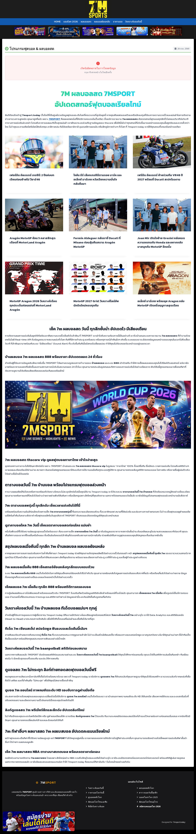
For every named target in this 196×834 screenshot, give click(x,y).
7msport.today (179, 822)
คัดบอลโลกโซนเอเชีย (97, 801)
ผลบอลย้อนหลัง (102, 21)
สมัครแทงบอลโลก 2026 (150, 806)
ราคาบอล (117, 21)
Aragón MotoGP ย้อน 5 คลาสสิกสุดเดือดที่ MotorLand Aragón (33, 240)
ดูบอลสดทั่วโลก (95, 797)
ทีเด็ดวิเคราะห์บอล (96, 806)
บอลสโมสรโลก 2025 (148, 797)
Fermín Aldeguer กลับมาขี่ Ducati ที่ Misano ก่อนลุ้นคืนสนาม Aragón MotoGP (97, 242)
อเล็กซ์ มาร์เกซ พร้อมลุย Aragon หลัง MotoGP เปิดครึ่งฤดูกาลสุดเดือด (160, 303)
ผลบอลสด (86, 21)
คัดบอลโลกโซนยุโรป (148, 801)
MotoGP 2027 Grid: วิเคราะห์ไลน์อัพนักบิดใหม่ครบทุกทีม (96, 303)
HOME (57, 21)
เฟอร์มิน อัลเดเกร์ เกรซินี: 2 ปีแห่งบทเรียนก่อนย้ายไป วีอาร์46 (32, 177)
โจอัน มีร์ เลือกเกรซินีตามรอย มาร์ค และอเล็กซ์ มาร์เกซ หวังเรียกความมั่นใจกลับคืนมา (97, 179)
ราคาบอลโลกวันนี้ (96, 792)
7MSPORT (54, 119)
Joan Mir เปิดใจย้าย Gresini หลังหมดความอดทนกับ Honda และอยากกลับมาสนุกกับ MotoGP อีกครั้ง (161, 242)
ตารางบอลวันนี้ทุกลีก (148, 792)
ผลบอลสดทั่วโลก (146, 788)
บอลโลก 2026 (70, 21)
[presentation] (34, 152)
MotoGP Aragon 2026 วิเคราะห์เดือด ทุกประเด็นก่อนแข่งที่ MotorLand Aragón (33, 305)
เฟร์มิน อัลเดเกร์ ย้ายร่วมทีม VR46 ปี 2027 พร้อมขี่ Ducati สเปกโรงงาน (160, 177)
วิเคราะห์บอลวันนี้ (133, 21)
